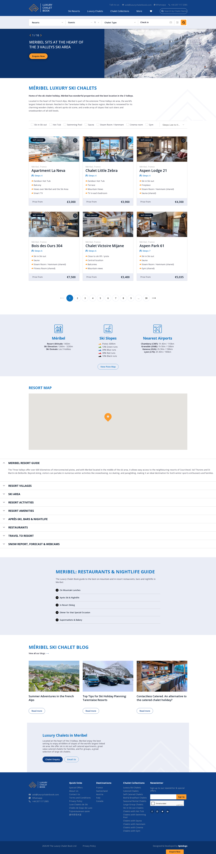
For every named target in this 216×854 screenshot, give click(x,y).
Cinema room (136, 124)
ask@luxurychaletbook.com (138, 4)
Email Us (71, 759)
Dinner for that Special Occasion (75, 612)
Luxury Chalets (95, 11)
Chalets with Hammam (134, 824)
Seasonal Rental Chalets (134, 801)
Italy (98, 797)
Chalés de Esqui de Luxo (80, 807)
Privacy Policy (75, 801)
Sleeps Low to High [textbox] (172, 124)
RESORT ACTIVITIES (21, 502)
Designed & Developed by (170, 846)
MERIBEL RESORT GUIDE (24, 463)
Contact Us (74, 794)
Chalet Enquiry (52, 759)
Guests (71, 22)
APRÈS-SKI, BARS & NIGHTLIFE (28, 519)
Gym (151, 124)
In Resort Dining (67, 605)
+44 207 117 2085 (179, 4)
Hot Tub (57, 124)
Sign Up (181, 797)
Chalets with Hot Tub (133, 811)
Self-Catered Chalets (133, 794)
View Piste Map (108, 366)
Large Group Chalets (133, 804)
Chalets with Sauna (132, 820)
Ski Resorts (74, 11)
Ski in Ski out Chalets (133, 807)
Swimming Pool (74, 124)
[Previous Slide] (30, 35)
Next (154, 298)
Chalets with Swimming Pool (134, 816)
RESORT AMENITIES (21, 511)
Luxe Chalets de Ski (78, 804)
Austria (99, 794)
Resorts (35, 22)
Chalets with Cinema (133, 827)
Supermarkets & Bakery (71, 620)
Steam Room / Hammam (112, 124)
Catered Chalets (131, 791)
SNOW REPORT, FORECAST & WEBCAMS (34, 544)
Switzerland (102, 791)
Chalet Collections (119, 11)
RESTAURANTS (18, 527)
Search (183, 22)
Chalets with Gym (131, 830)
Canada (99, 801)
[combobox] (172, 124)
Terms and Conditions (80, 797)
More (139, 11)
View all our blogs (37, 653)
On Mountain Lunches (70, 590)
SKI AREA (14, 494)
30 (146, 298)
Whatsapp (161, 4)
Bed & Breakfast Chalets (135, 797)
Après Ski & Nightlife (69, 597)
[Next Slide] (41, 35)
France (99, 787)
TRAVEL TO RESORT (21, 536)
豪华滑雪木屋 (75, 814)
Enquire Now (174, 852)
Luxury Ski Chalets (132, 787)
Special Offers (76, 787)
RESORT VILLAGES (20, 486)
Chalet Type (111, 22)
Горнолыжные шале (79, 811)
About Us (73, 791)
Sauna (91, 124)
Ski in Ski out (40, 124)
